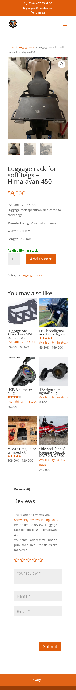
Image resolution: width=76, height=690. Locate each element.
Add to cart (41, 259)
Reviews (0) (22, 489)
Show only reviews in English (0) (36, 520)
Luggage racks (26, 47)
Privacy (36, 680)
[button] (61, 64)
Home (11, 47)
